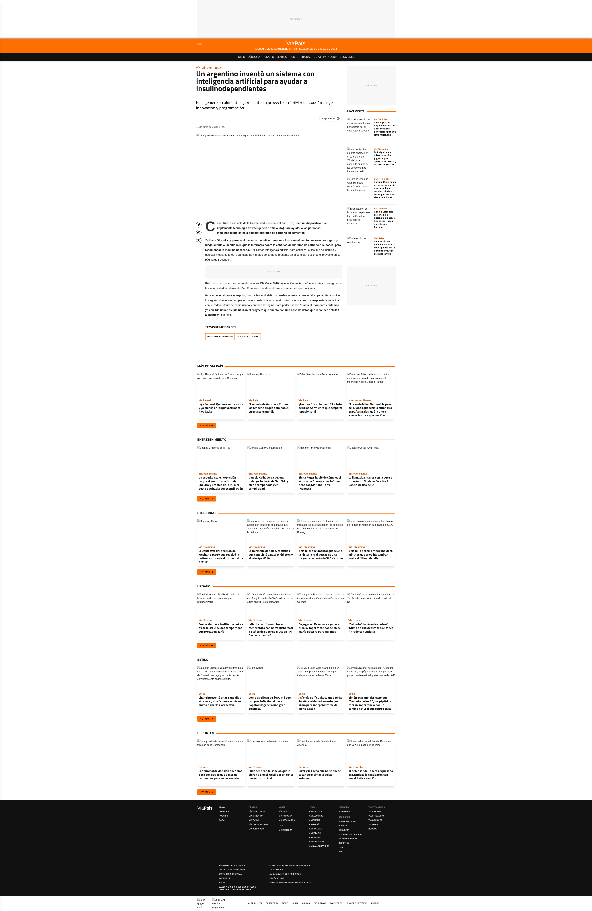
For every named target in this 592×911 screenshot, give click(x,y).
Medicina (215, 68)
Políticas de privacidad (232, 870)
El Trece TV (272, 903)
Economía (344, 830)
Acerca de (225, 878)
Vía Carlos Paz (257, 812)
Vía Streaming (376, 816)
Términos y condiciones (232, 865)
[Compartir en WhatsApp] (198, 232)
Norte (294, 57)
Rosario (268, 57)
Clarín (252, 903)
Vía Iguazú (314, 820)
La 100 (295, 903)
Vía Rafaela (315, 833)
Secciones (347, 57)
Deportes (344, 843)
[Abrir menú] (226, 43)
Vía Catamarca (287, 820)
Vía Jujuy (284, 812)
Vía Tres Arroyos (258, 824)
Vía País (201, 68)
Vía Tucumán (285, 816)
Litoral (306, 57)
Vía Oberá (314, 824)
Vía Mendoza (285, 830)
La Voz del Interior (356, 903)
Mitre (285, 903)
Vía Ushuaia (345, 812)
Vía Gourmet (375, 820)
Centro (281, 57)
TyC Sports (336, 903)
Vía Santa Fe (315, 829)
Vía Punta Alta (256, 829)
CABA (222, 820)
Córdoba (253, 57)
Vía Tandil (254, 820)
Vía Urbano (374, 812)
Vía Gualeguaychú (319, 846)
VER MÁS (205, 425)
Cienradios (320, 903)
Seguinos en (328, 118)
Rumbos (372, 829)
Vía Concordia (316, 842)
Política (343, 826)
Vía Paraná (315, 837)
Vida (341, 852)
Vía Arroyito (256, 816)
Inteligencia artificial (220, 336)
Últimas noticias (348, 821)
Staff (222, 883)
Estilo (342, 847)
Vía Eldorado (316, 816)
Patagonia (330, 57)
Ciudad (306, 903)
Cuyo (317, 57)
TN (260, 903)
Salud (255, 336)
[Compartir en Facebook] (198, 224)
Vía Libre (373, 824)
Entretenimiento (348, 839)
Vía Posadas (315, 812)
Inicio (241, 57)
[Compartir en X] (198, 240)
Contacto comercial (230, 874)
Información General (350, 834)
